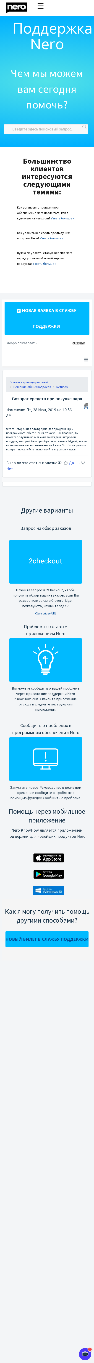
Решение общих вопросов (32, 387)
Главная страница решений (29, 382)
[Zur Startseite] (19, 6)
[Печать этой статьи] (86, 405)
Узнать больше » (62, 218)
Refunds (62, 387)
